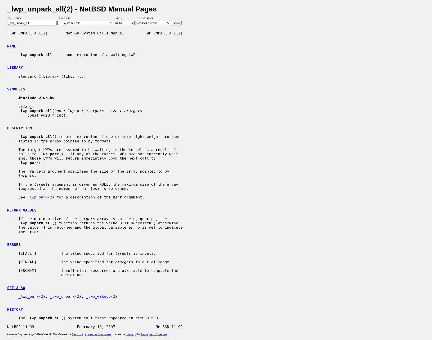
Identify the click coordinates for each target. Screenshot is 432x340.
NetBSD (77, 334)
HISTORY (15, 309)
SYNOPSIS (16, 89)
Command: (16, 18)
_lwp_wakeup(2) (101, 296)
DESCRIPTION (19, 128)
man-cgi (131, 334)
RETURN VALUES (21, 210)
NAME (11, 46)
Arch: (121, 18)
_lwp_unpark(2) (65, 296)
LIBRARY (15, 67)
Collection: (145, 18)
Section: (66, 18)
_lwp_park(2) (40, 197)
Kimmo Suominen (99, 334)
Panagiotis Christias (154, 334)
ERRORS (14, 245)
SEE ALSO (16, 288)
